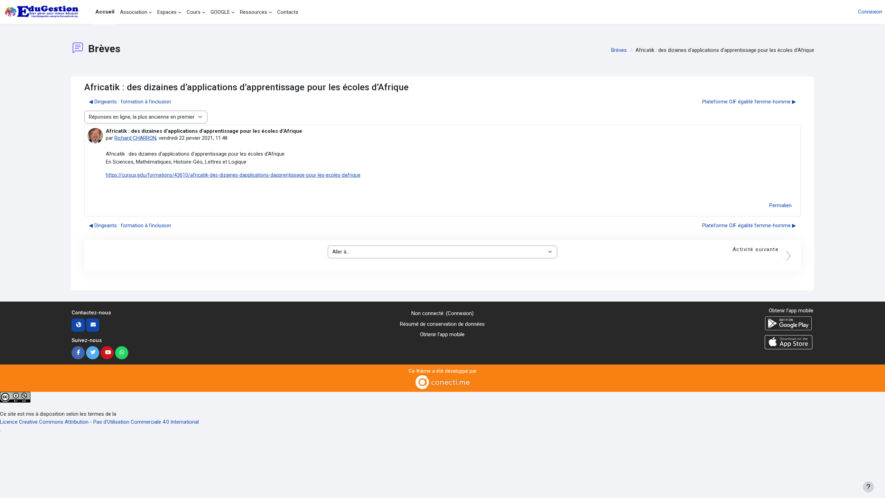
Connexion (870, 12)
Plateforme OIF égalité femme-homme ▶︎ (749, 102)
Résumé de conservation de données (442, 324)
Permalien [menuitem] (780, 205)
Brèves (619, 50)
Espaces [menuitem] (167, 12)
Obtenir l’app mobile (442, 334)
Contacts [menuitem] (287, 12)
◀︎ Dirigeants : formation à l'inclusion (130, 102)
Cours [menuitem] (194, 12)
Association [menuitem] (133, 12)
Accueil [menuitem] (104, 12)
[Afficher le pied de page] (868, 486)
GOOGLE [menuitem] (220, 12)
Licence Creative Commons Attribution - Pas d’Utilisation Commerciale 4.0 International (99, 422)
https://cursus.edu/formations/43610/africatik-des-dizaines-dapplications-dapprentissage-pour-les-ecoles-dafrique (233, 175)
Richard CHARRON (135, 138)
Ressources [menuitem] (253, 12)
